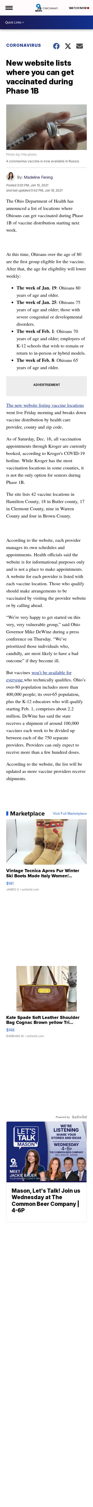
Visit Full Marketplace (70, 813)
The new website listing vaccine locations (45, 405)
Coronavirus (23, 45)
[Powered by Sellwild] (79, 1117)
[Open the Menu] (8, 7)
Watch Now (78, 8)
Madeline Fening (38, 177)
